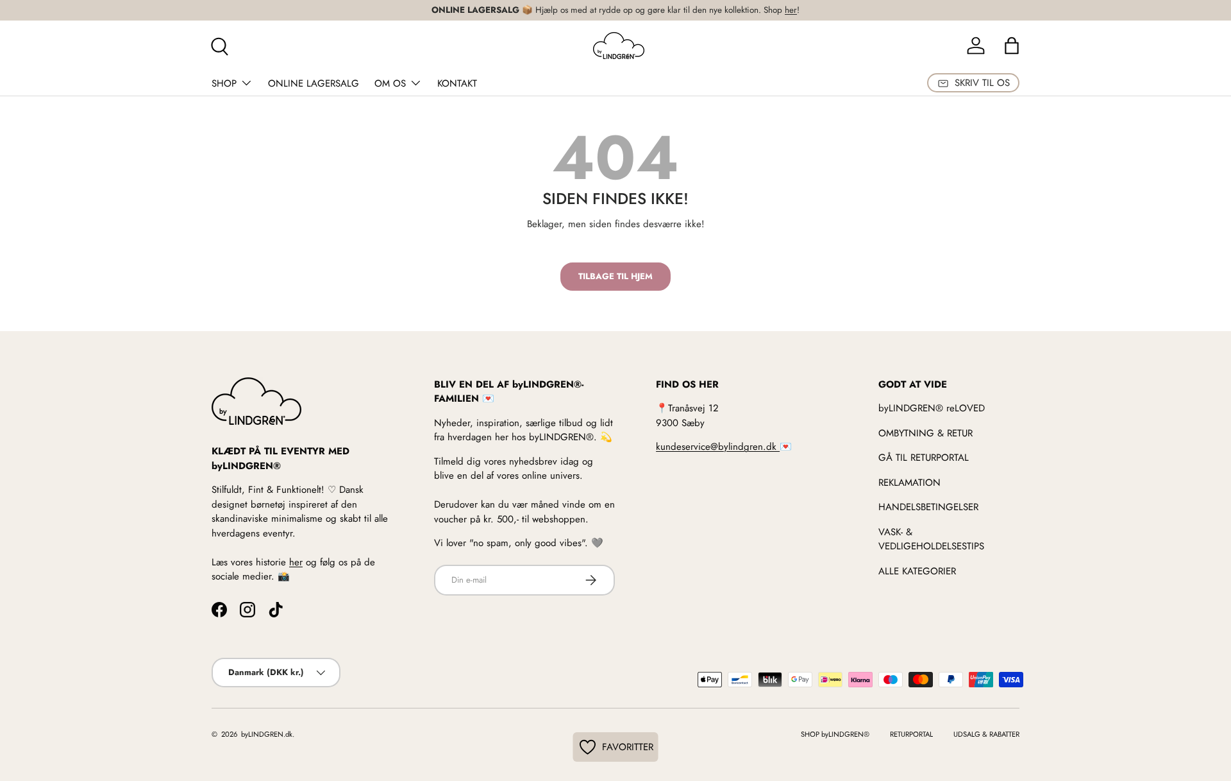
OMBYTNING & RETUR (925, 433)
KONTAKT (457, 83)
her (791, 10)
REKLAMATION (909, 483)
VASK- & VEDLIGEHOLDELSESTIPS (931, 539)
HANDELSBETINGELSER (928, 507)
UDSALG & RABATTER (986, 734)
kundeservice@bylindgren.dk (718, 447)
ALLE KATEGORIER (917, 571)
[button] (1012, 45)
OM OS (390, 83)
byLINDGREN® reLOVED (931, 408)
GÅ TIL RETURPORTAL (923, 458)
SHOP (224, 83)
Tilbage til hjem (615, 276)
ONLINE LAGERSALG (313, 83)
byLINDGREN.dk (265, 734)
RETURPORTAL (911, 734)
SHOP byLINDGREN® (835, 734)
